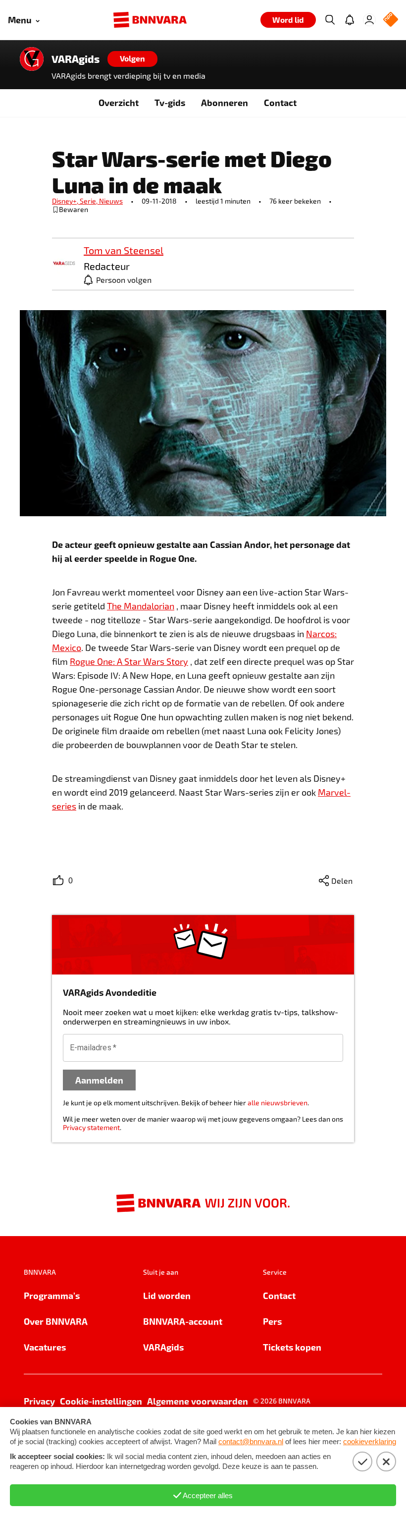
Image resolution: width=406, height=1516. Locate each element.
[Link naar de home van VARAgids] (32, 59)
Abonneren (224, 102)
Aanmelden (99, 1080)
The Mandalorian (140, 605)
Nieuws (111, 201)
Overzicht (119, 102)
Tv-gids (169, 102)
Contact (280, 102)
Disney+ (66, 201)
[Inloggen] (369, 20)
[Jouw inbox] (349, 20)
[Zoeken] (330, 20)
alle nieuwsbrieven (277, 1102)
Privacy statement (91, 1127)
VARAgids (75, 59)
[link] (64, 263)
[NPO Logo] (390, 20)
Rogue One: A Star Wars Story (129, 661)
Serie (89, 201)
